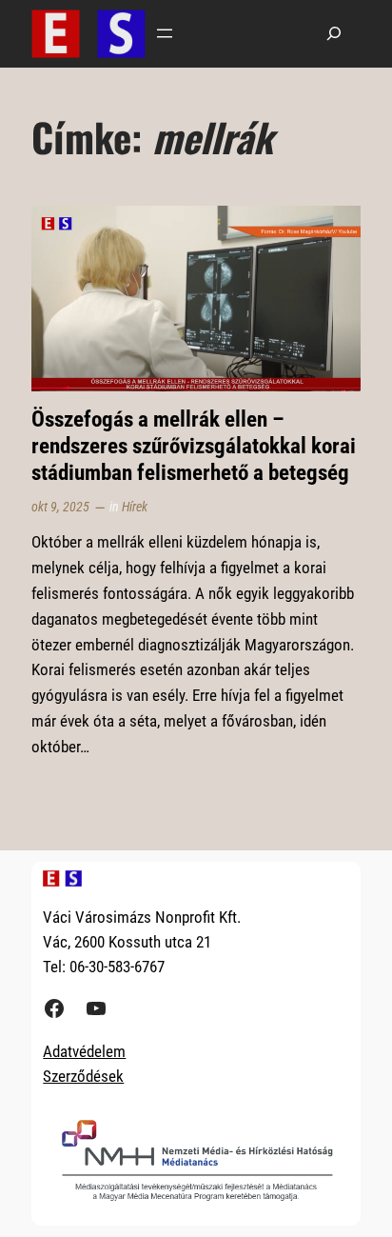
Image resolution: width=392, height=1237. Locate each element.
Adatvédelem (84, 1051)
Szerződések (83, 1076)
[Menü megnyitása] (164, 33)
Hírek (134, 507)
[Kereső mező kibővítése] (334, 33)
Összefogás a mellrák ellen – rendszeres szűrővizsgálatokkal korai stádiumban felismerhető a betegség (193, 446)
